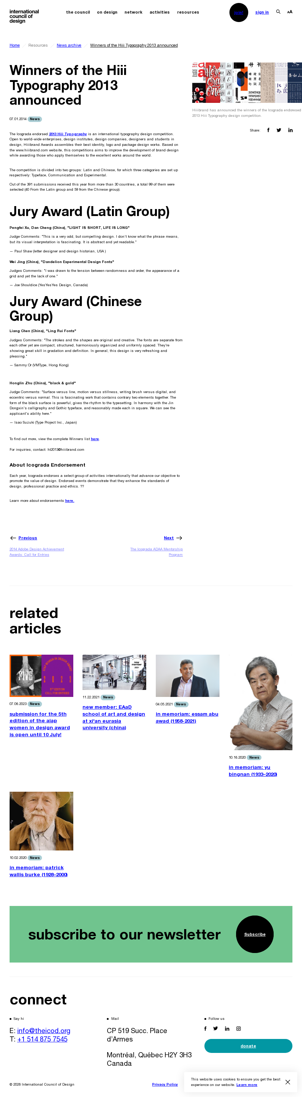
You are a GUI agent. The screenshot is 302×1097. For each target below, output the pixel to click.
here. (69, 501)
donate (248, 1045)
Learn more (246, 1085)
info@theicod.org (43, 1030)
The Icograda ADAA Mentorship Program (156, 552)
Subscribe (255, 934)
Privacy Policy (165, 1084)
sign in (262, 12)
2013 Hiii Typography (68, 134)
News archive (69, 45)
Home (15, 45)
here (95, 439)
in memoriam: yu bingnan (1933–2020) (253, 770)
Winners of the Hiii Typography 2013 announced (134, 45)
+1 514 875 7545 (42, 1039)
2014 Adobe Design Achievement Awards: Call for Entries (37, 552)
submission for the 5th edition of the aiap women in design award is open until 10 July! (40, 724)
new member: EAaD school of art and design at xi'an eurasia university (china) (113, 717)
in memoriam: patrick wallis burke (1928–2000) (39, 870)
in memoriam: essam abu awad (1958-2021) (187, 717)
